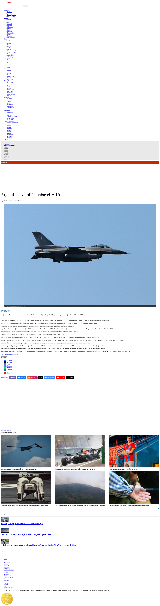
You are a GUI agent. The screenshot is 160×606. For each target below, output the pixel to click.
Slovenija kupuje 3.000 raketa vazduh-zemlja (22, 523)
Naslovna (6, 10)
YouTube (62, 377)
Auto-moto (7, 110)
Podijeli (5, 357)
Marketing (6, 574)
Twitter (6, 584)
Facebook (9, 360)
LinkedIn (9, 369)
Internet (6, 151)
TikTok (71, 377)
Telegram (9, 366)
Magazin (6, 97)
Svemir (6, 148)
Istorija (6, 154)
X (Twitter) (9, 362)
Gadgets (6, 159)
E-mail (8, 373)
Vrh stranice (5, 555)
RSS (5, 586)
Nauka (6, 147)
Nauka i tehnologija (9, 121)
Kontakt (6, 573)
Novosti (6, 18)
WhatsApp (9, 367)
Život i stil (6, 80)
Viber (8, 364)
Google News (51, 377)
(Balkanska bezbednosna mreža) (9, 354)
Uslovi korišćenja (8, 577)
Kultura (6, 68)
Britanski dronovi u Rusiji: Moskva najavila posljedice (26, 534)
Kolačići (6, 578)
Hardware (6, 156)
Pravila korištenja (8, 575)
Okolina (6, 150)
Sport (5, 39)
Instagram (33, 377)
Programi (6, 157)
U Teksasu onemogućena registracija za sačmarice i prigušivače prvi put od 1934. (38, 545)
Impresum (6, 580)
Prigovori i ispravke (6, 430)
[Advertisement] (80, 176)
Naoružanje (7, 153)
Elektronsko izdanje (9, 587)
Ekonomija (7, 58)
